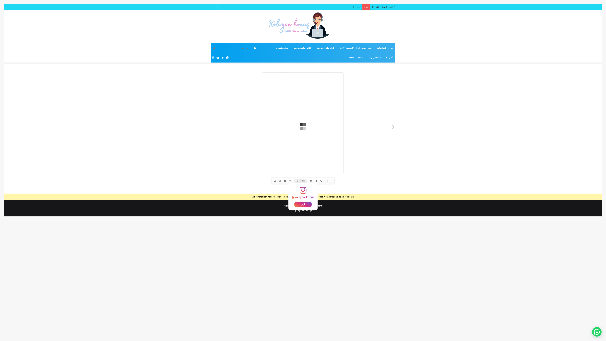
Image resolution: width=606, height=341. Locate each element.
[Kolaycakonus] (303, 26)
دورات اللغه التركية (385, 48)
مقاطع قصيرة (282, 48)
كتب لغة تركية (376, 57)
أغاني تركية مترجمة (302, 48)
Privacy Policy (357, 57)
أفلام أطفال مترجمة (325, 48)
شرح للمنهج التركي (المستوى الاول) (355, 48)
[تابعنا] (303, 192)
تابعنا (303, 204)
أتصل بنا (389, 57)
